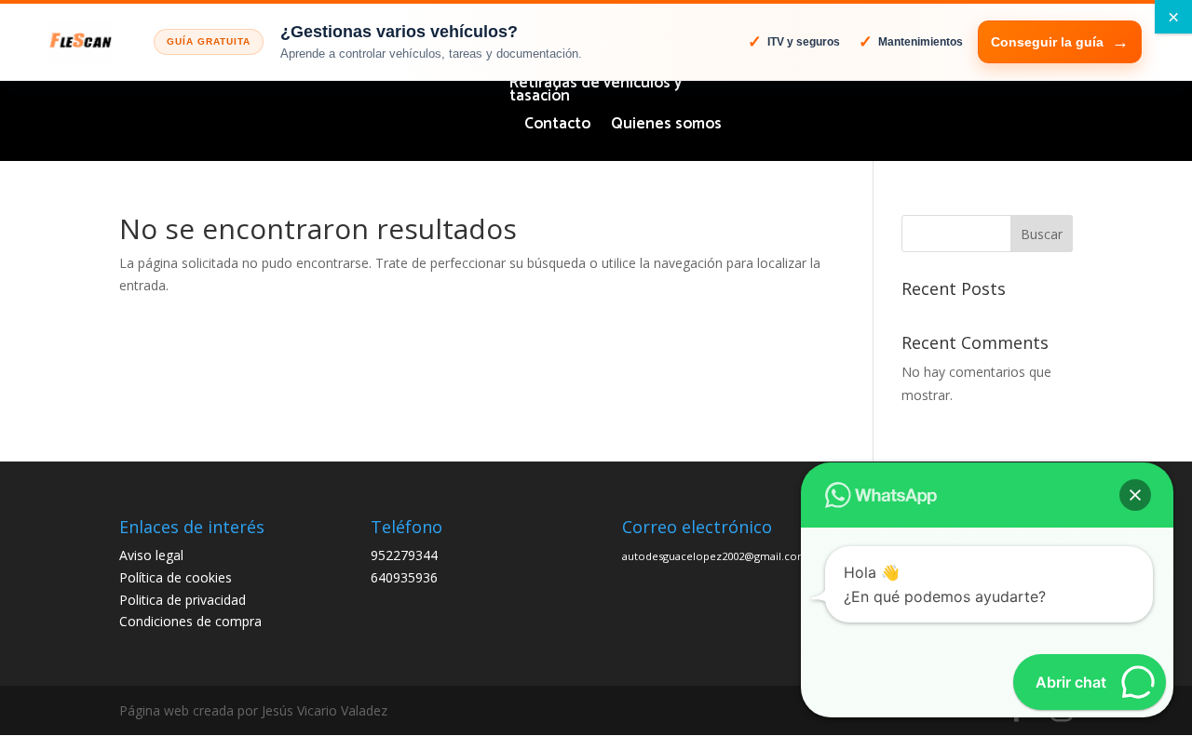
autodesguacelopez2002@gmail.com (714, 556)
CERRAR (1173, 16)
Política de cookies (175, 577)
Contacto (557, 127)
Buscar (1042, 234)
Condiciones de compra (190, 621)
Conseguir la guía (1047, 41)
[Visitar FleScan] (80, 42)
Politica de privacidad (182, 600)
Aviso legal (151, 555)
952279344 (404, 555)
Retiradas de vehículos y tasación (595, 92)
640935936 (404, 577)
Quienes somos (666, 127)
